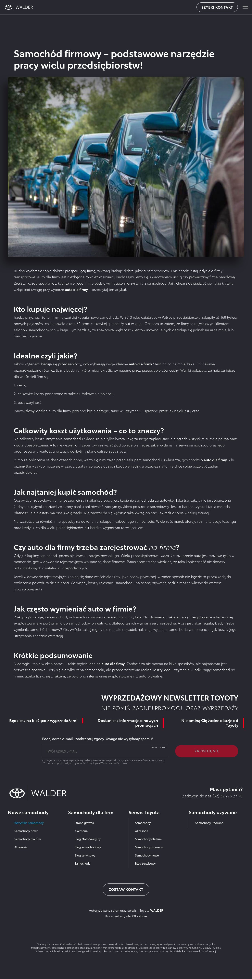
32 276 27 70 (231, 795)
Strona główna (84, 823)
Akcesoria (20, 847)
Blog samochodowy (88, 847)
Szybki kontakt (217, 7)
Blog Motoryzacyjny (88, 839)
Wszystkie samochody (29, 823)
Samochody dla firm (27, 839)
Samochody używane (149, 847)
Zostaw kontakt (126, 889)
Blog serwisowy (85, 855)
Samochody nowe (26, 831)
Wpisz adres (159, 747)
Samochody (82, 863)
